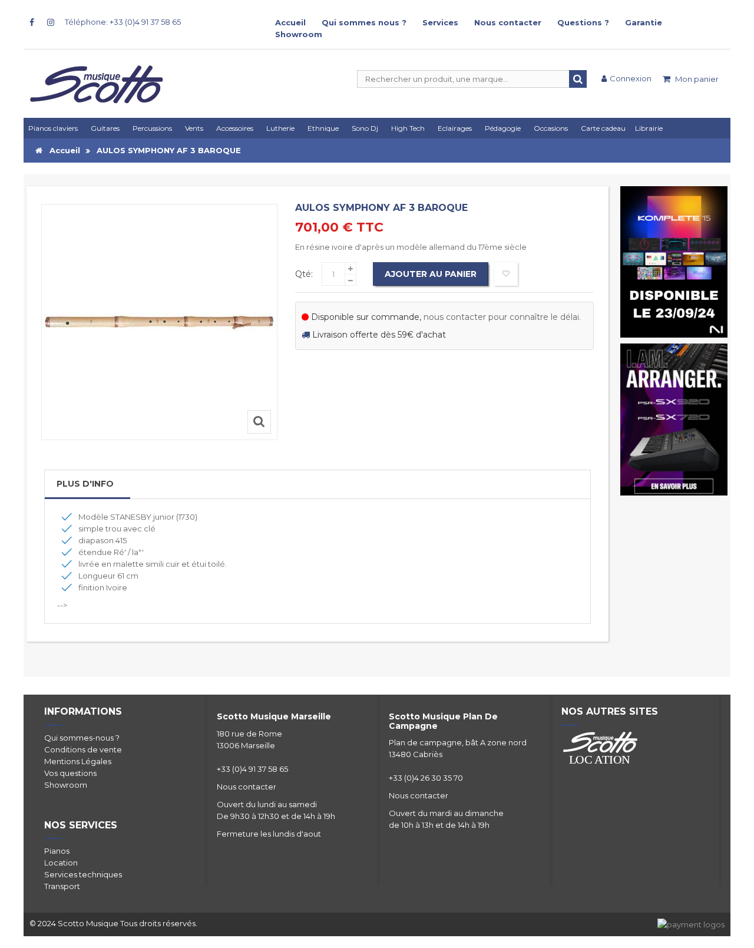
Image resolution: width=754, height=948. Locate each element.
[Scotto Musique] (141, 85)
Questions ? (583, 22)
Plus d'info (85, 483)
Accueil (290, 22)
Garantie (643, 22)
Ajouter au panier (431, 274)
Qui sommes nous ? (364, 22)
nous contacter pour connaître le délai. (502, 317)
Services (440, 22)
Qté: (304, 274)
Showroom (298, 34)
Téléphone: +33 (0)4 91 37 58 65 (123, 22)
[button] (456, 128)
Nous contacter (507, 22)
